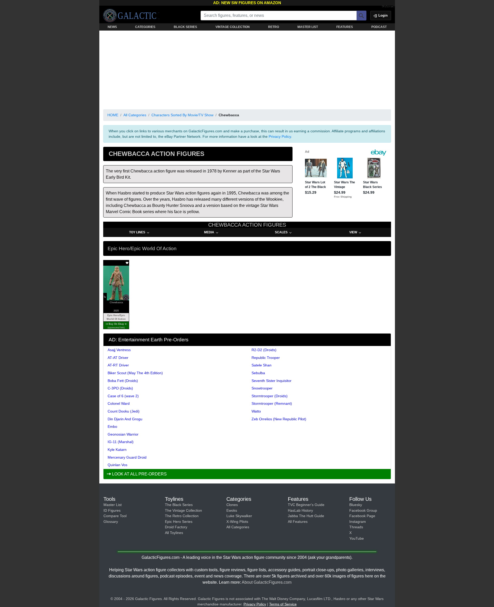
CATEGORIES (145, 27)
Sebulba (258, 373)
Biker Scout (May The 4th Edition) (135, 373)
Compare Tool (115, 516)
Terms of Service (283, 604)
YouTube (356, 538)
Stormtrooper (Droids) (270, 396)
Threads (356, 527)
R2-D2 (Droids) (264, 350)
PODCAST (379, 27)
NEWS (112, 27)
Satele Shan (262, 365)
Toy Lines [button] (137, 232)
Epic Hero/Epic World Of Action (116, 317)
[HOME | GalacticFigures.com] (131, 15)
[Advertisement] (247, 69)
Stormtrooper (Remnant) (272, 403)
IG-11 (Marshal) (121, 442)
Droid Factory (176, 527)
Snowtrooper (262, 388)
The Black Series (179, 505)
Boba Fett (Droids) (123, 381)
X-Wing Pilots (237, 521)
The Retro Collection (182, 516)
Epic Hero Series (178, 521)
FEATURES (344, 27)
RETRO (273, 27)
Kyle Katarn (117, 449)
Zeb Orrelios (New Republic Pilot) (279, 419)
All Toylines (174, 533)
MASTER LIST (307, 27)
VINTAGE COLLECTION (232, 27)
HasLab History (300, 510)
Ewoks (231, 510)
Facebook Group (363, 510)
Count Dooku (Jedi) (124, 411)
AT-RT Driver (118, 365)
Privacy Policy (280, 136)
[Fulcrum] (388, 7)
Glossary (110, 521)
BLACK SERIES (185, 27)
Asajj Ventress (119, 350)
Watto (256, 411)
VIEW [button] (353, 232)
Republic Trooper (266, 358)
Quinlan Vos (117, 465)
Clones (232, 505)
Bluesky (355, 505)
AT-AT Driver (118, 358)
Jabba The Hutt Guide (306, 516)
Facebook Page (362, 516)
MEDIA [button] (209, 232)
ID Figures (112, 510)
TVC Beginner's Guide (306, 505)
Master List (112, 505)
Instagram (357, 521)
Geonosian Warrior (123, 434)
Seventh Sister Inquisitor (271, 381)
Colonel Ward (119, 403)
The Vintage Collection (183, 510)
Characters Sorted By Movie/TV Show (182, 115)
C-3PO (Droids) (120, 388)
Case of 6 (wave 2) (123, 396)
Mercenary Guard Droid (127, 457)
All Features (298, 521)
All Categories (134, 115)
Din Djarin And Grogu (125, 419)
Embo (112, 426)
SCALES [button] (281, 232)
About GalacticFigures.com (266, 582)
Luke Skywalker (239, 516)
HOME (112, 115)
